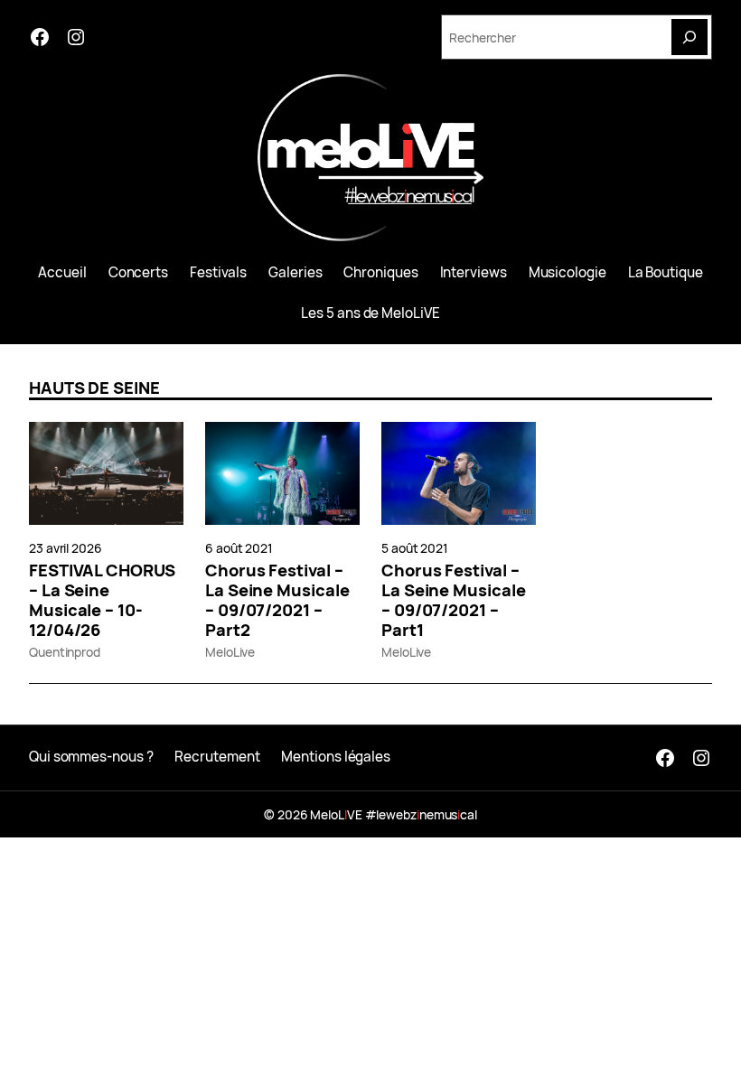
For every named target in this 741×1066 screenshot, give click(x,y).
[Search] (689, 37)
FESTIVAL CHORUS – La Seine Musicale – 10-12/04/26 (102, 600)
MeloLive (230, 651)
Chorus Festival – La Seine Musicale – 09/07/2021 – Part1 (453, 600)
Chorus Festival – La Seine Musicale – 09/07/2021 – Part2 (277, 600)
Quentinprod (64, 651)
